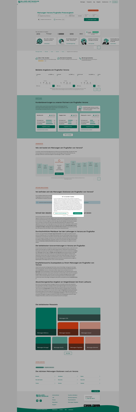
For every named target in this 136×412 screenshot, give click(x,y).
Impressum (64, 215)
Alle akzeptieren (77, 213)
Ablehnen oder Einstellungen (61, 213)
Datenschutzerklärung (70, 215)
